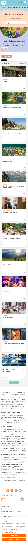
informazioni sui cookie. (10, 532)
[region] (14, 529)
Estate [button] (3, 60)
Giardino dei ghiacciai (7, 459)
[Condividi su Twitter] (11, 490)
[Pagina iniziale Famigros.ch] (3, 3)
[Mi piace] (24, 88)
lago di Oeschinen (15, 462)
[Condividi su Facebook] (7, 490)
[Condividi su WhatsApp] (16, 490)
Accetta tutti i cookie (14, 539)
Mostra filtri (8, 56)
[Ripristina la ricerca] (24, 22)
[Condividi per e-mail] (20, 490)
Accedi (6, 48)
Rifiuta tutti (14, 535)
